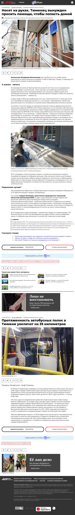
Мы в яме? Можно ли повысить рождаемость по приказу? (37, 240)
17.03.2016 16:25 (6, 7)
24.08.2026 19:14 (6, 317)
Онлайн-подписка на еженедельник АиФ (26, 480)
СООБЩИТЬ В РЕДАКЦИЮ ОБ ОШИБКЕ (57, 480)
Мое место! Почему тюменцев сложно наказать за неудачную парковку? (56, 275)
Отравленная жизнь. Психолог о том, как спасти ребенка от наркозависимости (21, 287)
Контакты (42, 480)
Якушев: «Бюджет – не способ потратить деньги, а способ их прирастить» (57, 281)
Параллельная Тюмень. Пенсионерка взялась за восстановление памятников (23, 275)
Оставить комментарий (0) (59, 247)
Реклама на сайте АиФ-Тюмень (23, 478)
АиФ (56, 68)
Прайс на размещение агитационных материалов (48, 478)
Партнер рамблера (29, 508)
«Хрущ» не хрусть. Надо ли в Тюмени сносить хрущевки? (36, 238)
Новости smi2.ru (8, 312)
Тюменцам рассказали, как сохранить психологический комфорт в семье (43, 236)
